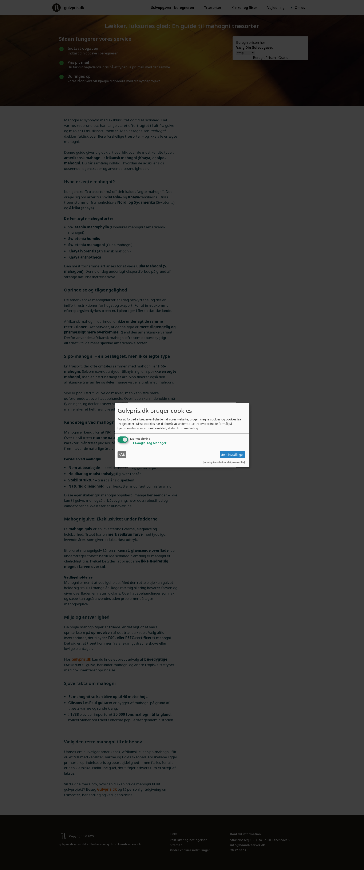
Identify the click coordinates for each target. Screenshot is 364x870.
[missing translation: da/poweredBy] (224, 462)
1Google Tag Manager (148, 443)
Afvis (122, 455)
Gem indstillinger (232, 455)
